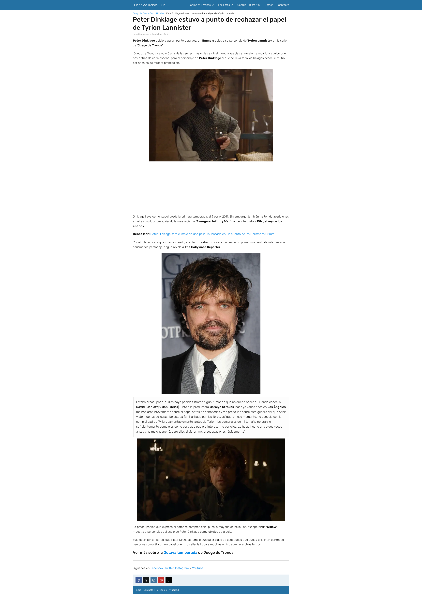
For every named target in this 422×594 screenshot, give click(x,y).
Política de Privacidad (167, 590)
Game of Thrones (200, 4)
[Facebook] (139, 580)
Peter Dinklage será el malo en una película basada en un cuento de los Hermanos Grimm (212, 234)
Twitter (169, 568)
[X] (146, 580)
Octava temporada (180, 552)
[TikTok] (169, 580)
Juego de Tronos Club (149, 5)
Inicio (138, 590)
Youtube (197, 568)
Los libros (224, 4)
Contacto (283, 4)
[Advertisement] (211, 188)
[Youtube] (161, 580)
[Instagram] (154, 580)
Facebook (157, 568)
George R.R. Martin (248, 4)
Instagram (182, 568)
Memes (269, 4)
